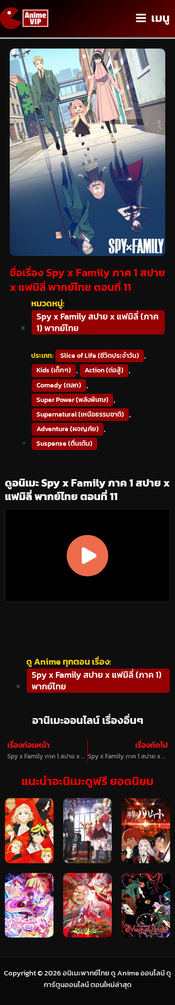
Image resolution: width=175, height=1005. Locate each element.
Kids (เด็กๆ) (53, 370)
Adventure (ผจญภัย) (67, 429)
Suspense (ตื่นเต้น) (64, 443)
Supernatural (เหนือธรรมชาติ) (80, 414)
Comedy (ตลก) (58, 385)
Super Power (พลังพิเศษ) (72, 400)
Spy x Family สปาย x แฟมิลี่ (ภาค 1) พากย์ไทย (97, 322)
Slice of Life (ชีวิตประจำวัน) (99, 356)
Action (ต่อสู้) (104, 370)
